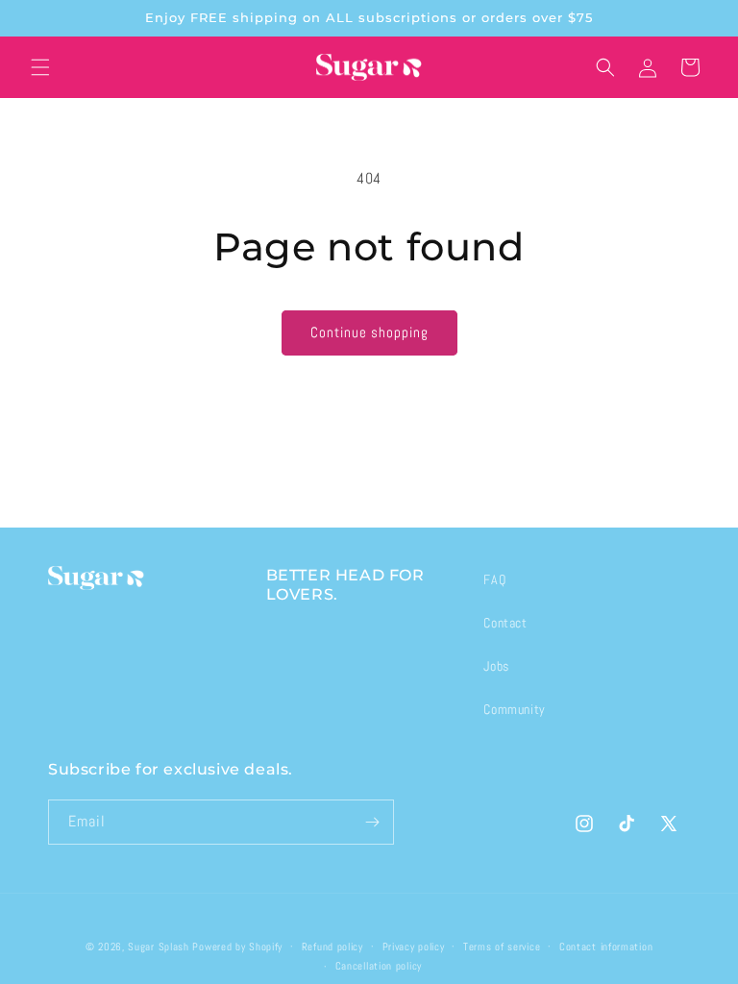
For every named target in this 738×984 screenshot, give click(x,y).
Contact (505, 622)
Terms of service (501, 946)
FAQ (494, 579)
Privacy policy (413, 946)
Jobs (495, 666)
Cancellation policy (378, 965)
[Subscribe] (372, 822)
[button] (40, 67)
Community (514, 709)
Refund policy (332, 946)
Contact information (605, 946)
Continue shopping (369, 332)
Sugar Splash (158, 946)
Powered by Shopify (237, 946)
